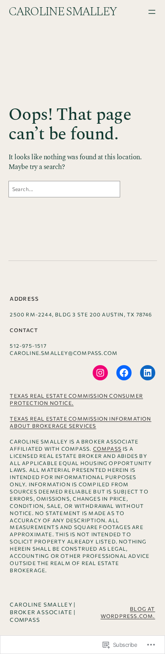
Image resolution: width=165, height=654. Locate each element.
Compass (107, 449)
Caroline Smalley (62, 12)
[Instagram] (100, 372)
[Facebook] (124, 372)
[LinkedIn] (147, 372)
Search (140, 189)
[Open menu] (152, 12)
